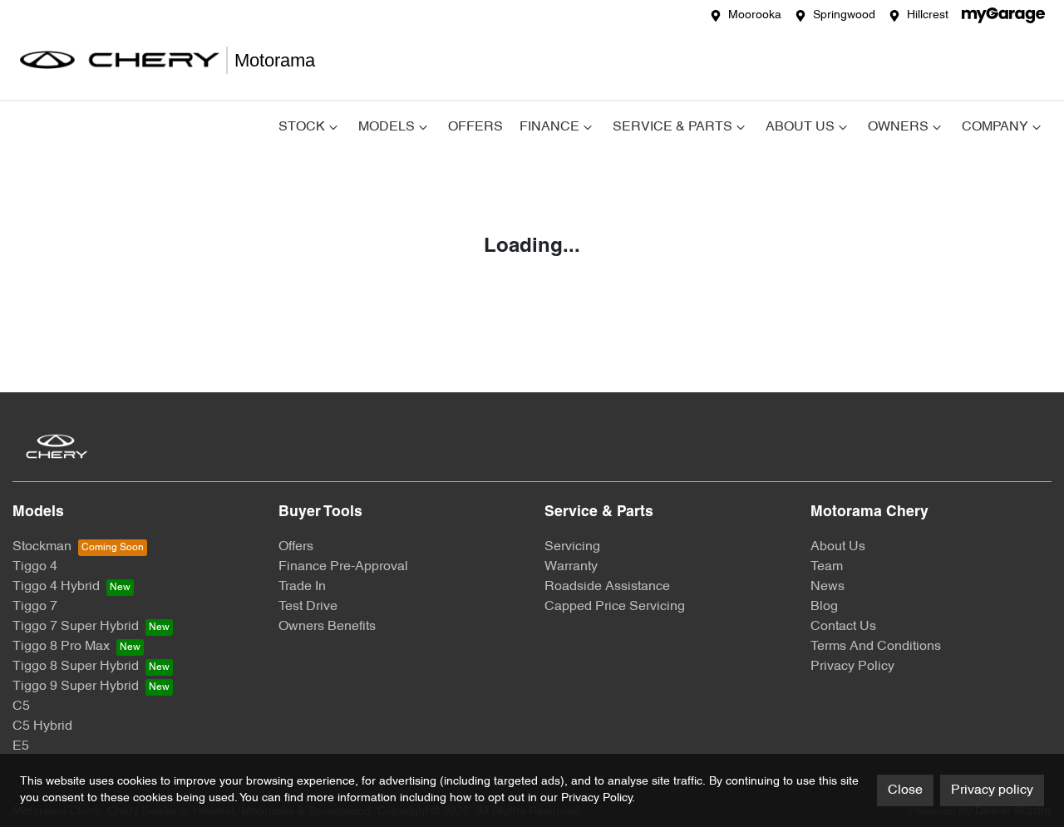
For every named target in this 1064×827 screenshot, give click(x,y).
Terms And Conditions (875, 646)
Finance (549, 127)
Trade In (302, 586)
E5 (20, 746)
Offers (475, 127)
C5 (21, 706)
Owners (898, 127)
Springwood (844, 15)
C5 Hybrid (42, 726)
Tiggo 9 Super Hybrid (75, 686)
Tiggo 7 (34, 606)
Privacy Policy (852, 666)
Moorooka (754, 15)
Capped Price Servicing (614, 606)
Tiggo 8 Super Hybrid (75, 666)
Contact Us (843, 626)
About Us (800, 127)
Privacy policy (992, 790)
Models (386, 127)
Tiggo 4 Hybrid (56, 586)
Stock (301, 127)
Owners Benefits (327, 626)
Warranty (571, 566)
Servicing (572, 547)
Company (995, 127)
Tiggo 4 (34, 566)
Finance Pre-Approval (343, 566)
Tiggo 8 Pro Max (61, 646)
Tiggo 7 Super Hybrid (75, 626)
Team (826, 566)
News (827, 586)
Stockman (41, 547)
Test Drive (307, 606)
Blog (824, 606)
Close (905, 790)
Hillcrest (927, 15)
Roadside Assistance (607, 586)
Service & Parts (672, 127)
